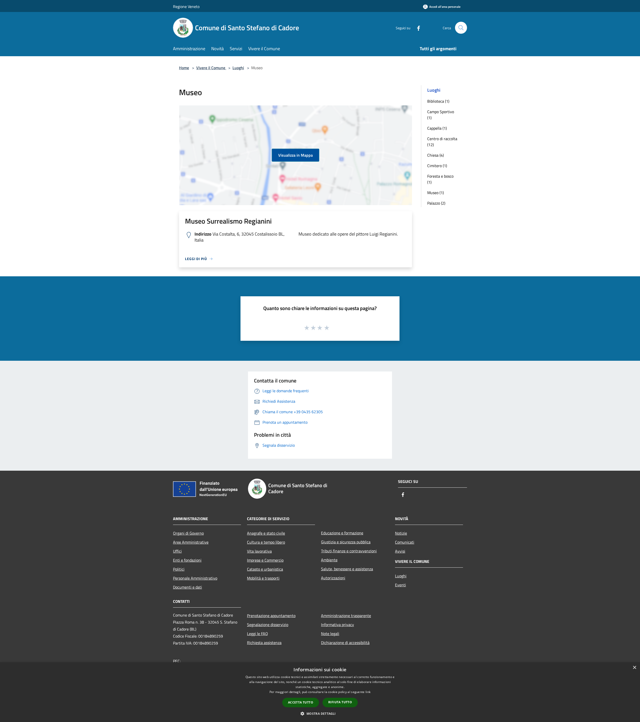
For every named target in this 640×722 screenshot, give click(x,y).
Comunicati (404, 542)
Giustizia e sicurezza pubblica (345, 542)
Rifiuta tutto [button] (340, 702)
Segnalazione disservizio (267, 625)
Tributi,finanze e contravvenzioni (349, 551)
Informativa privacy (337, 625)
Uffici (177, 551)
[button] (320, 713)
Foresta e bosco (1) (440, 179)
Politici (178, 569)
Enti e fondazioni (187, 560)
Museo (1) (435, 193)
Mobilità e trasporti (263, 578)
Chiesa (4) (435, 155)
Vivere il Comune (211, 68)
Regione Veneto (186, 6)
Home (184, 68)
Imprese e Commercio (265, 560)
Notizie (401, 533)
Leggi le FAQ (257, 634)
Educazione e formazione (342, 533)
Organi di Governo (188, 533)
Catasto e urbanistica (265, 569)
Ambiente (329, 560)
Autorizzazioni (333, 578)
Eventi (400, 585)
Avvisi (400, 551)
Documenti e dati (187, 587)
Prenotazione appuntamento (271, 616)
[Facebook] (417, 27)
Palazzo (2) (436, 203)
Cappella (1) (437, 128)
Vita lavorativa (259, 551)
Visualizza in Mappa (295, 155)
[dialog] (320, 692)
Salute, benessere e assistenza (347, 569)
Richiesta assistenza (264, 643)
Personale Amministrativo (195, 578)
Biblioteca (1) (438, 101)
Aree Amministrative (190, 542)
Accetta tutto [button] (300, 702)
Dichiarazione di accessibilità (345, 643)
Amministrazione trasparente (346, 616)
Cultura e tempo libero (266, 542)
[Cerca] (461, 28)
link (368, 692)
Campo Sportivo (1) (440, 115)
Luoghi (238, 68)
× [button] (634, 668)
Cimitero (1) (437, 166)
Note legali (330, 634)
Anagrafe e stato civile (266, 533)
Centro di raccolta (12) (442, 142)
